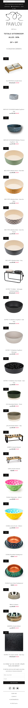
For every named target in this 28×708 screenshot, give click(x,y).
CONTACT (14, 696)
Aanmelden (7, 6)
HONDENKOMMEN (14, 49)
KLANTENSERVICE (14, 699)
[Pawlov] (14, 19)
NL (12, 8)
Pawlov (16, 703)
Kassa (22, 6)
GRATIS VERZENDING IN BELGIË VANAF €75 (14, 4)
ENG (15, 8)
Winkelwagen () (16, 6)
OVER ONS (14, 693)
